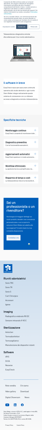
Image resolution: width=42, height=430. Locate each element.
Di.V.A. (7, 361)
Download (24, 391)
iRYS (7, 357)
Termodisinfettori (12, 336)
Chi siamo (24, 386)
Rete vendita (10, 386)
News (27, 397)
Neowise (9, 365)
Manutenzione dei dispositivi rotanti (19, 345)
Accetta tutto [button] (21, 27)
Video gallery (10, 391)
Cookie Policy (20, 425)
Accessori (9, 300)
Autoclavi (9, 332)
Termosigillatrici (12, 341)
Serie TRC (9, 283)
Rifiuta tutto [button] (34, 27)
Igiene (7, 304)
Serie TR (8, 287)
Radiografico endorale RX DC (17, 316)
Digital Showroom (12, 397)
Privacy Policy (9, 425)
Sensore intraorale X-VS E (16, 320)
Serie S (8, 292)
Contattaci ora (13, 238)
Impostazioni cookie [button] (9, 27)
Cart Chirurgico (11, 296)
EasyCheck (10, 370)
